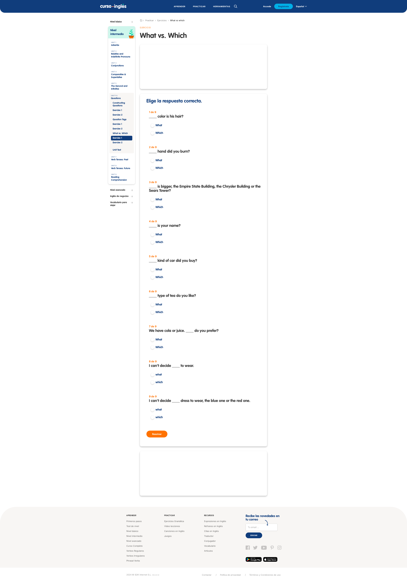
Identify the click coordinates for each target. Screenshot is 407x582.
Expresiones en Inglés (215, 521)
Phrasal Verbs (133, 560)
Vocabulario (210, 546)
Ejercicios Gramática (174, 521)
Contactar (206, 575)
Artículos (208, 551)
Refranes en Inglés (213, 526)
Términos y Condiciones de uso (265, 575)
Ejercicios (162, 20)
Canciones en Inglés (174, 531)
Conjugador (210, 541)
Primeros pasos (134, 521)
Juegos (168, 536)
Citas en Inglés (211, 531)
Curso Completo (134, 546)
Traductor (209, 536)
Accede (267, 6)
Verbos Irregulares (135, 555)
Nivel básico (132, 531)
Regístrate (283, 6)
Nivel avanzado (133, 541)
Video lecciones (172, 526)
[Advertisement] (203, 66)
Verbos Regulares (135, 551)
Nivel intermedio (134, 536)
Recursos (209, 516)
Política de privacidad (230, 575)
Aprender (131, 516)
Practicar (169, 516)
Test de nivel (132, 526)
